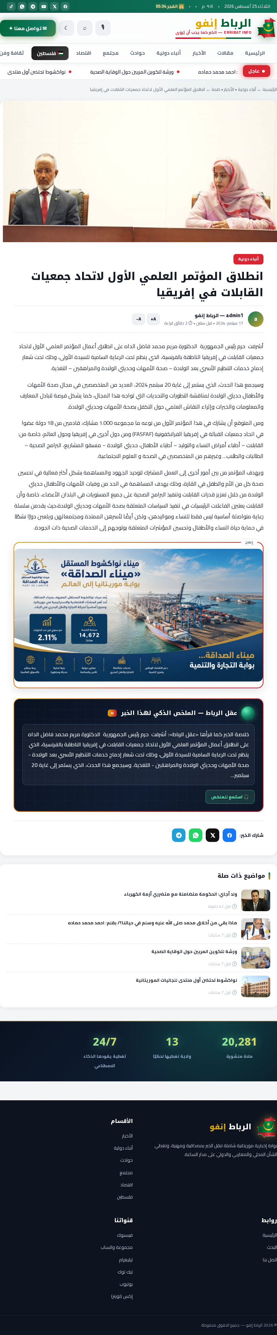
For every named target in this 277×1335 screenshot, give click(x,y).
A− (138, 319)
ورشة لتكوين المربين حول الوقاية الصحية (188, 72)
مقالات (225, 52)
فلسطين (125, 1196)
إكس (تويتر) (122, 1296)
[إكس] (54, 6)
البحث (272, 1247)
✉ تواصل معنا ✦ (28, 28)
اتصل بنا (270, 1259)
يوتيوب (126, 1284)
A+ (153, 319)
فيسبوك (125, 1235)
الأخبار (199, 52)
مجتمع (111, 52)
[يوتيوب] (43, 6)
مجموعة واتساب (117, 1247)
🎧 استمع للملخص (230, 797)
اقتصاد (83, 52)
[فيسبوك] (65, 6)
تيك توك (125, 1271)
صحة (215, 89)
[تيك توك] (11, 6)
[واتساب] (22, 6)
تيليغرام (126, 1259)
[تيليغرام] (32, 6)
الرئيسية (255, 52)
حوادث (137, 52)
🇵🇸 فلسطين (50, 53)
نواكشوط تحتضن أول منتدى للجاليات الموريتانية (73, 72)
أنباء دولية (168, 52)
